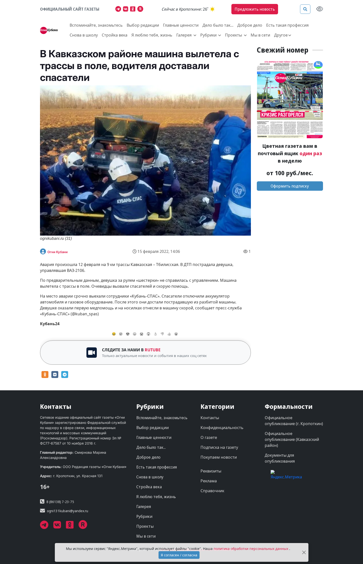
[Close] (304, 552)
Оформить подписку (290, 186)
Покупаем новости (219, 457)
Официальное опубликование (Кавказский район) (292, 439)
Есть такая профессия (287, 25)
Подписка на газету (219, 447)
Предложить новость (255, 9)
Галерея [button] (184, 35)
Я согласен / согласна (179, 555)
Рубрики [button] (209, 35)
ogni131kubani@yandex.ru (67, 510)
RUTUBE (153, 350)
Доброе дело (249, 25)
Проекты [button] (234, 35)
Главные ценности (181, 25)
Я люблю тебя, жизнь (151, 35)
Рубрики (144, 516)
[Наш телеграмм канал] (119, 9)
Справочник (212, 490)
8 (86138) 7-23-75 (60, 501)
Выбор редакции (143, 25)
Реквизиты (211, 471)
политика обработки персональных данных (251, 548)
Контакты (210, 417)
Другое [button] (281, 35)
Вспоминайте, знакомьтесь (96, 25)
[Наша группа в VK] (126, 9)
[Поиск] (305, 9)
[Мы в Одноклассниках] (133, 9)
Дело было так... (217, 25)
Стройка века (114, 35)
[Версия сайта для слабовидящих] (319, 9)
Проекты (145, 526)
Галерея (143, 506)
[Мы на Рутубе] (141, 9)
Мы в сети (260, 35)
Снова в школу (84, 35)
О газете (209, 437)
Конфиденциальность (222, 427)
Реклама (209, 481)
